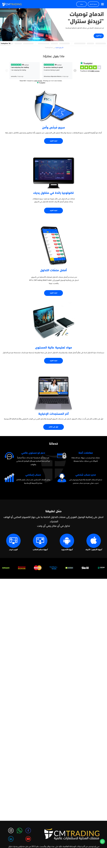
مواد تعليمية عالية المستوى (53, 347)
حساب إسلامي (33, 475)
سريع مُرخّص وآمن (53, 127)
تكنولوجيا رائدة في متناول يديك (53, 193)
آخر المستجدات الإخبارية (53, 414)
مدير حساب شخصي (85, 475)
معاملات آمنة (85, 453)
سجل (81, 4)
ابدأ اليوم (98, 36)
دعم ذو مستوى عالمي (33, 453)
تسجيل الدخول (93, 4)
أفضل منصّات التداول (53, 270)
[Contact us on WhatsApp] (102, 841)
